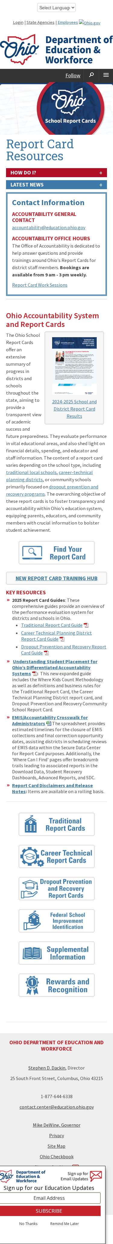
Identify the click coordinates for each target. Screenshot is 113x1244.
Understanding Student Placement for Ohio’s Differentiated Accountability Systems (54, 667)
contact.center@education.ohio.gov (57, 1107)
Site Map (56, 1146)
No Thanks (28, 1223)
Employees (68, 22)
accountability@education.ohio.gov (48, 227)
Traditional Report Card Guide (52, 625)
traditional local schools (31, 472)
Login (18, 22)
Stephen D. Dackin (46, 1068)
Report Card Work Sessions (39, 285)
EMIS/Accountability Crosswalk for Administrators (50, 720)
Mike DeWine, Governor (56, 1125)
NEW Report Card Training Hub (57, 578)
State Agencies (41, 22)
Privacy (56, 1135)
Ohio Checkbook (57, 1156)
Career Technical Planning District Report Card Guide (56, 636)
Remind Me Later (64, 1223)
